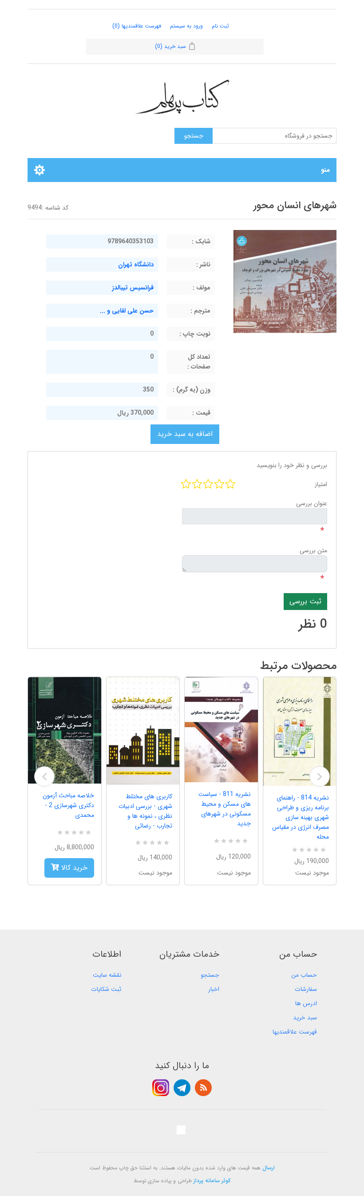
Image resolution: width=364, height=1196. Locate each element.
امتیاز (321, 484)
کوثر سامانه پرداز (212, 1180)
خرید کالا (73, 867)
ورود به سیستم (186, 26)
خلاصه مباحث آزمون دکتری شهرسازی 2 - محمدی (68, 805)
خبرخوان (203, 1087)
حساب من (304, 975)
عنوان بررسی (311, 503)
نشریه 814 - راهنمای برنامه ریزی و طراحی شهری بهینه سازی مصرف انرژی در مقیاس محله (300, 817)
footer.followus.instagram (160, 1087)
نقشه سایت (107, 975)
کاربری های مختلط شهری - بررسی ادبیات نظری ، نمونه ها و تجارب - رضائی (145, 811)
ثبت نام (220, 26)
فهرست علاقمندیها (295, 1032)
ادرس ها (306, 1003)
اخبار (213, 989)
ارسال (268, 1168)
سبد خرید (305, 1017)
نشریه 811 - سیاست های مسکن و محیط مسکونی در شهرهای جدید (224, 808)
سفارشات (306, 989)
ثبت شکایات (106, 989)
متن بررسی (313, 550)
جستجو (210, 975)
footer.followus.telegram (182, 1087)
